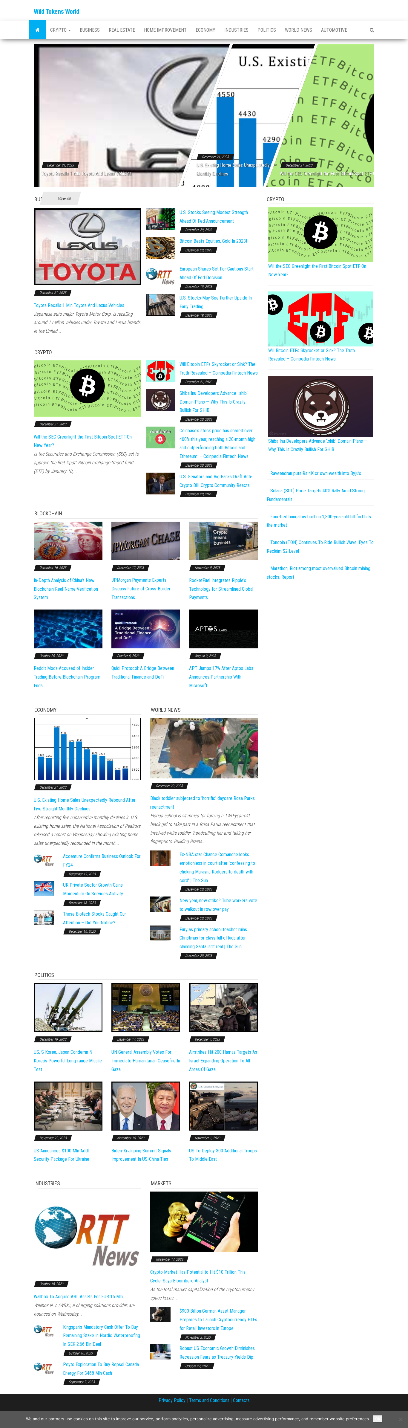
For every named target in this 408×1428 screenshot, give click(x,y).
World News (298, 30)
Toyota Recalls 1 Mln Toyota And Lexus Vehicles (86, 173)
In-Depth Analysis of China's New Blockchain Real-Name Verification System (66, 589)
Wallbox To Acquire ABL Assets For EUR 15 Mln (78, 1296)
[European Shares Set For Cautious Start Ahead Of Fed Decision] (160, 275)
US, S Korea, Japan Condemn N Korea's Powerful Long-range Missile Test (68, 1060)
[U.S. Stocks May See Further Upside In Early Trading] (160, 304)
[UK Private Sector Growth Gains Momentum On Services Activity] (44, 888)
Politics (266, 30)
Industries (236, 30)
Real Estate (122, 30)
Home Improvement (165, 30)
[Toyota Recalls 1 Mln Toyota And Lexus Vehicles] (87, 246)
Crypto (59, 30)
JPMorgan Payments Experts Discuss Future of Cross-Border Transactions (141, 588)
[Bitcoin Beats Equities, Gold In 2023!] (160, 248)
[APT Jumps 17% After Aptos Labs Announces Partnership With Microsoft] (223, 628)
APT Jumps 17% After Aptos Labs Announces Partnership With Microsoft (221, 676)
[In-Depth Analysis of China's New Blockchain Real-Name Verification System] (68, 540)
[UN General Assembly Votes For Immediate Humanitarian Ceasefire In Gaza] (145, 1007)
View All (64, 198)
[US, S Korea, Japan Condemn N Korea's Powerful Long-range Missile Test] (68, 1007)
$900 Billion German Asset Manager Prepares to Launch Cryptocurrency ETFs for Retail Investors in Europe (218, 1319)
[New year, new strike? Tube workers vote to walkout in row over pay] (160, 904)
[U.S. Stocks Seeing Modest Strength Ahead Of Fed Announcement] (160, 219)
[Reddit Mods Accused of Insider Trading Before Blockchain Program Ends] (68, 628)
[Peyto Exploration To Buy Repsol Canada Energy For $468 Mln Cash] (44, 1367)
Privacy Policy (172, 1400)
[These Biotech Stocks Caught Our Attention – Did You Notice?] (44, 917)
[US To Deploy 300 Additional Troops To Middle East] (223, 1105)
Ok (377, 1418)
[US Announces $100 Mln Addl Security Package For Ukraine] (68, 1105)
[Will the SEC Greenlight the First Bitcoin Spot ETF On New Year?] (87, 388)
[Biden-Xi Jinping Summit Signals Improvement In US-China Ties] (145, 1105)
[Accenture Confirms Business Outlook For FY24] (44, 859)
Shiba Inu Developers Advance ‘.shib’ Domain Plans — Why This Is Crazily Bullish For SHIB (214, 401)
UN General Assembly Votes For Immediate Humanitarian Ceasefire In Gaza (145, 1060)
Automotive (334, 30)
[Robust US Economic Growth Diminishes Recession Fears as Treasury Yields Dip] (160, 1351)
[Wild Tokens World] (37, 30)
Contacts (241, 1400)
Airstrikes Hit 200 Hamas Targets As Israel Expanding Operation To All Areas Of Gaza (223, 1060)
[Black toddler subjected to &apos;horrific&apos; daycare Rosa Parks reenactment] (204, 748)
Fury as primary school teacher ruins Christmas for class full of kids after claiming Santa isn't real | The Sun (213, 938)
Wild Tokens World (56, 11)
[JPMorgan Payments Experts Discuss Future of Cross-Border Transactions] (145, 540)
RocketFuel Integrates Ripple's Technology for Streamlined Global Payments (221, 589)
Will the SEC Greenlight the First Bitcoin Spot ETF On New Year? (339, 173)
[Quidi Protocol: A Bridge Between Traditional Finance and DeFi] (145, 628)
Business (90, 30)
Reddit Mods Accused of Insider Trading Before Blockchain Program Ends (67, 676)
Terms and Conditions (209, 1400)
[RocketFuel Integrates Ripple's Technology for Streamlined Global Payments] (223, 540)
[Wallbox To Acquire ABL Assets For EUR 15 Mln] (87, 1233)
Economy (205, 30)
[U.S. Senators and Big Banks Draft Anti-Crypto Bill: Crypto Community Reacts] (160, 483)
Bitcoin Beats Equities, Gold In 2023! (213, 241)
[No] (401, 1419)
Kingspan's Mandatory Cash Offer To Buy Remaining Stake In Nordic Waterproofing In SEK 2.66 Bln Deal (101, 1335)
